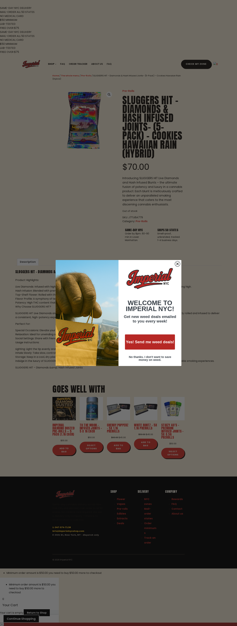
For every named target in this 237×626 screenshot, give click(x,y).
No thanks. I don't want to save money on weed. (150, 358)
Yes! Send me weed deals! (150, 342)
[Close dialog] (177, 263)
